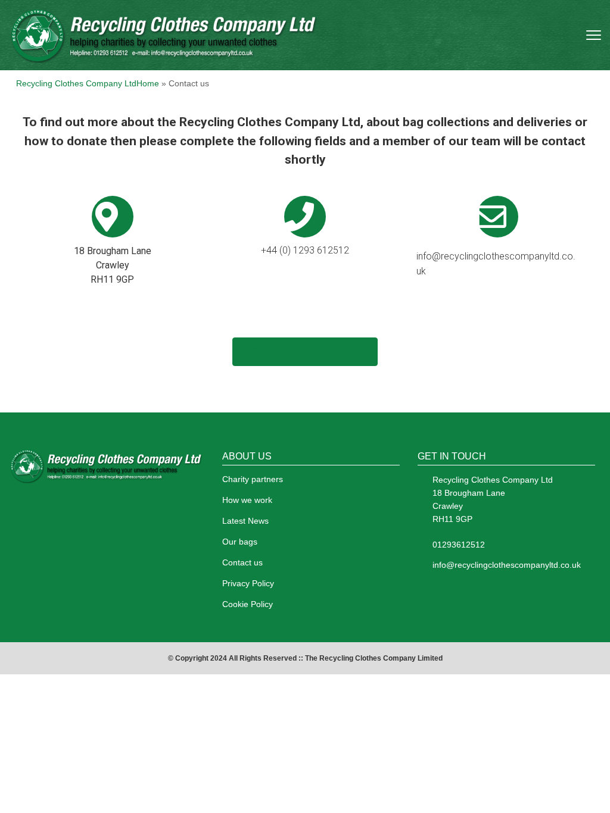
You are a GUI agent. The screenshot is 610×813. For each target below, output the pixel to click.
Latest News (245, 521)
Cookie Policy (247, 604)
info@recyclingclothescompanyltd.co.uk (506, 565)
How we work (247, 500)
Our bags (239, 541)
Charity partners (252, 479)
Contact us (242, 562)
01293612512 (458, 544)
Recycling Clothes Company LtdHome (88, 83)
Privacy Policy (248, 583)
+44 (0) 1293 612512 (305, 250)
